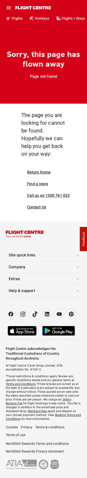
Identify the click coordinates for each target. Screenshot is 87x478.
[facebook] (11, 314)
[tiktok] (35, 314)
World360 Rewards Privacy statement (35, 451)
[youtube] (59, 314)
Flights (17, 18)
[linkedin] (47, 314)
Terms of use (15, 435)
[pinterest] (71, 314)
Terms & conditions (50, 427)
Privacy (26, 427)
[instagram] (23, 314)
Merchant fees (37, 411)
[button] (83, 239)
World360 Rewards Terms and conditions (37, 444)
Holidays (42, 18)
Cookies (12, 427)
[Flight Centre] (33, 8)
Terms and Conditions (21, 384)
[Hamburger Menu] (8, 8)
